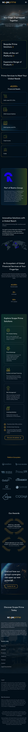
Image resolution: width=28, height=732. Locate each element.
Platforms (3, 656)
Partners (3, 659)
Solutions (3, 649)
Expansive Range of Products (12, 63)
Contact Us (10, 586)
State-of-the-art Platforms (11, 54)
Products (3, 653)
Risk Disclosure (12, 706)
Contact (3, 663)
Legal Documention (6, 666)
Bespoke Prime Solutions (10, 45)
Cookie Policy (19, 715)
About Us (3, 646)
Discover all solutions (13, 437)
